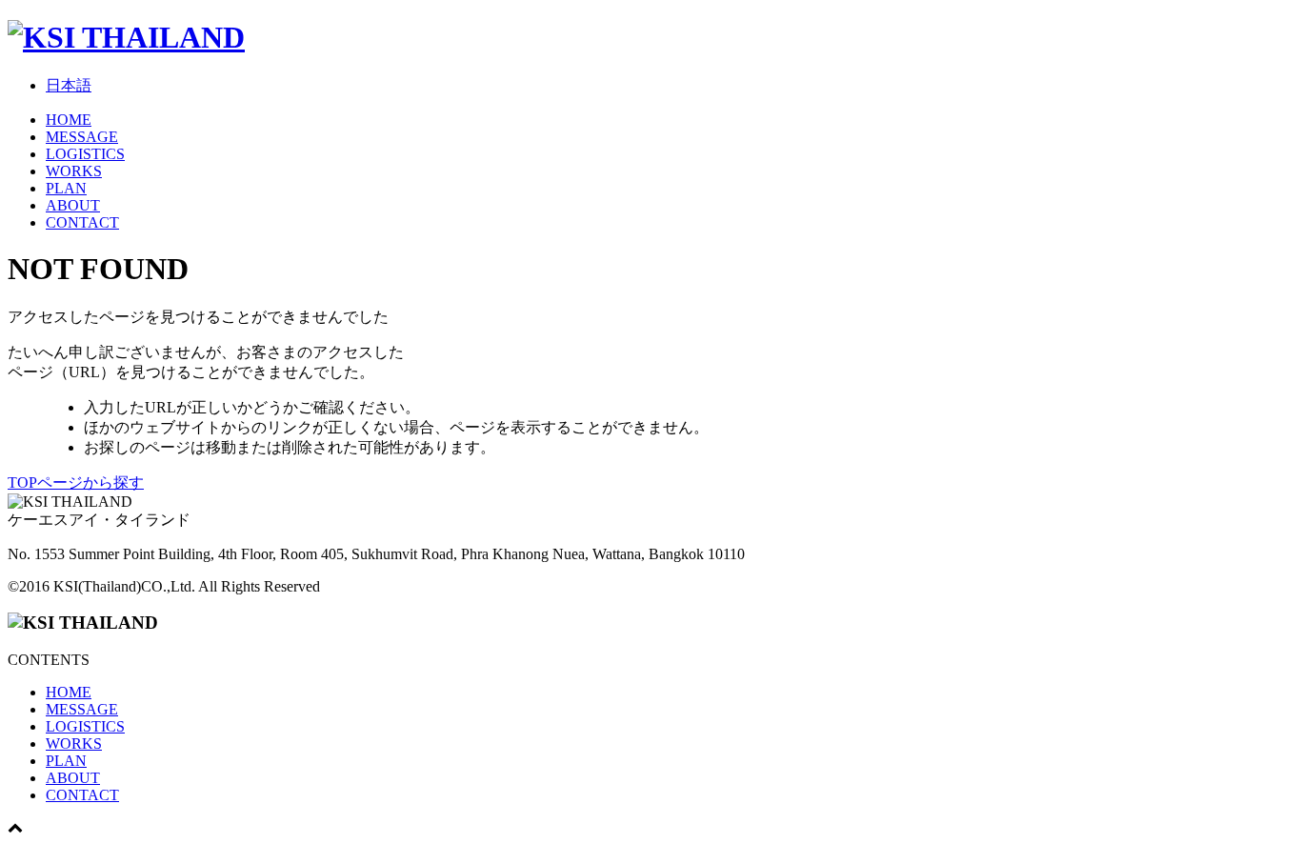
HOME (68, 119)
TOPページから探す (76, 482)
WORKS (74, 171)
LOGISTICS (85, 154)
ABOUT (73, 205)
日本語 (68, 85)
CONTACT (82, 222)
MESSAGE (82, 137)
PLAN (66, 188)
